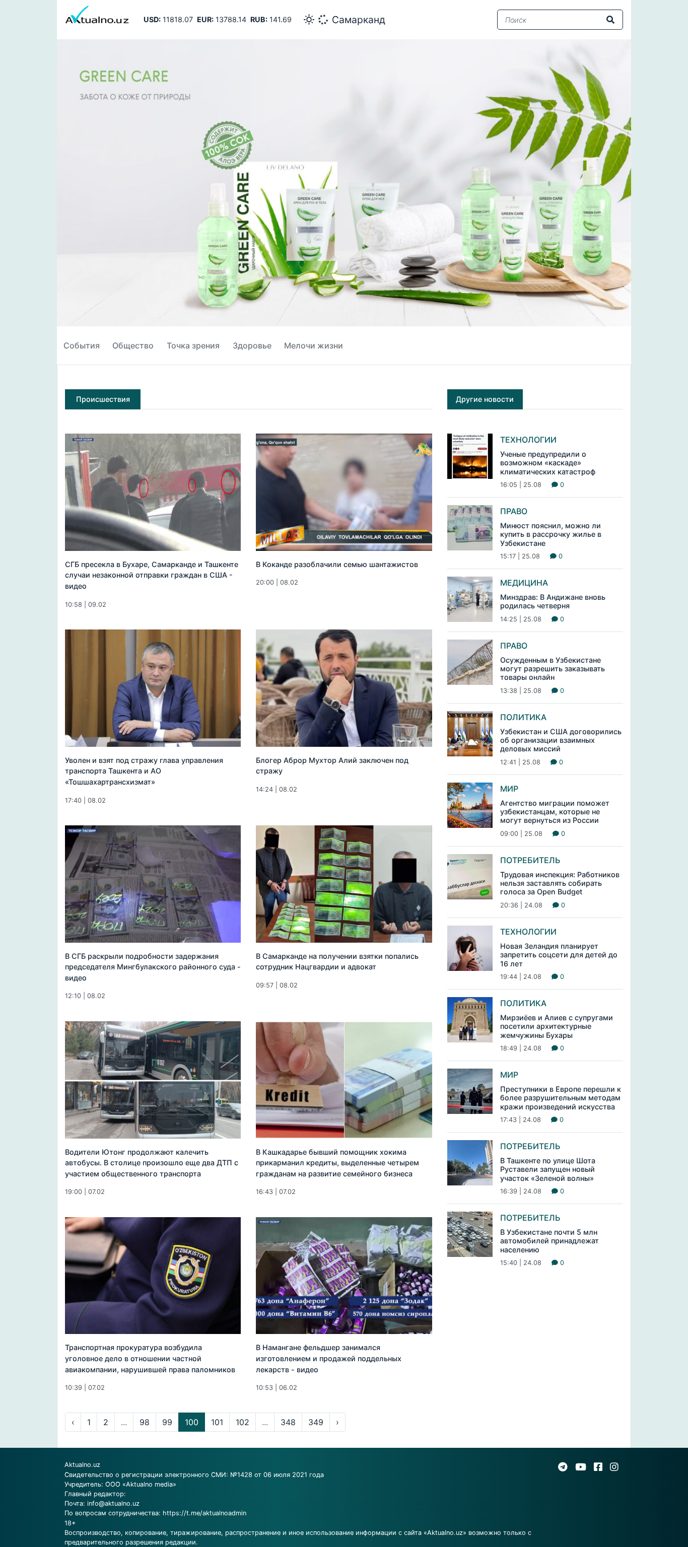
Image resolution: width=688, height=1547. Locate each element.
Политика (523, 717)
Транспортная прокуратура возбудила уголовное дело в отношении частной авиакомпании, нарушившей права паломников (150, 1358)
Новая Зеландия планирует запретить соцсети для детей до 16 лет (558, 955)
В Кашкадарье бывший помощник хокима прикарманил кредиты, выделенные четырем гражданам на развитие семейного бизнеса (337, 1163)
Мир (509, 789)
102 (242, 1422)
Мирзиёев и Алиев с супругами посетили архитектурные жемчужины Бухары (556, 1026)
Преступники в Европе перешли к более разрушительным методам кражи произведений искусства (560, 1098)
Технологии (528, 440)
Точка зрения (193, 345)
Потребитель (530, 860)
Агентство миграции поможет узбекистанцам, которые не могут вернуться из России (554, 812)
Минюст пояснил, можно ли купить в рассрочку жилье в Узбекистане (550, 534)
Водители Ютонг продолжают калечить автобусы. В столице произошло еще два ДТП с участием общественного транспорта (151, 1163)
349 (315, 1422)
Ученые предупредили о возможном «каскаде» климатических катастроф (547, 463)
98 (145, 1422)
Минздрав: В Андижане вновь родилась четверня (552, 601)
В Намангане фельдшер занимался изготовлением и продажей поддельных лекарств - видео (328, 1358)
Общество (133, 345)
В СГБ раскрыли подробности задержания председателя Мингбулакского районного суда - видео (153, 967)
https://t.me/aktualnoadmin (204, 1513)
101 (217, 1422)
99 (167, 1422)
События (81, 345)
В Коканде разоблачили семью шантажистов (337, 564)
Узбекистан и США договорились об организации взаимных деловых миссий (561, 740)
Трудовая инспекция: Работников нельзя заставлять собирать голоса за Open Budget (560, 883)
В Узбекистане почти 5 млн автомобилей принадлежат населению (549, 1241)
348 (288, 1422)
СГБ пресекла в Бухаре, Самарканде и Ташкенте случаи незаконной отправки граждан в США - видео (151, 575)
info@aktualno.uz (113, 1503)
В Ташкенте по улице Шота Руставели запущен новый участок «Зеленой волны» (547, 1169)
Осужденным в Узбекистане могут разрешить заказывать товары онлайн (552, 669)
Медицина (524, 583)
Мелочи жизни (313, 345)
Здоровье (252, 345)
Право (513, 511)
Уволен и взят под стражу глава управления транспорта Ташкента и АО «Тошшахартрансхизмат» (144, 771)
